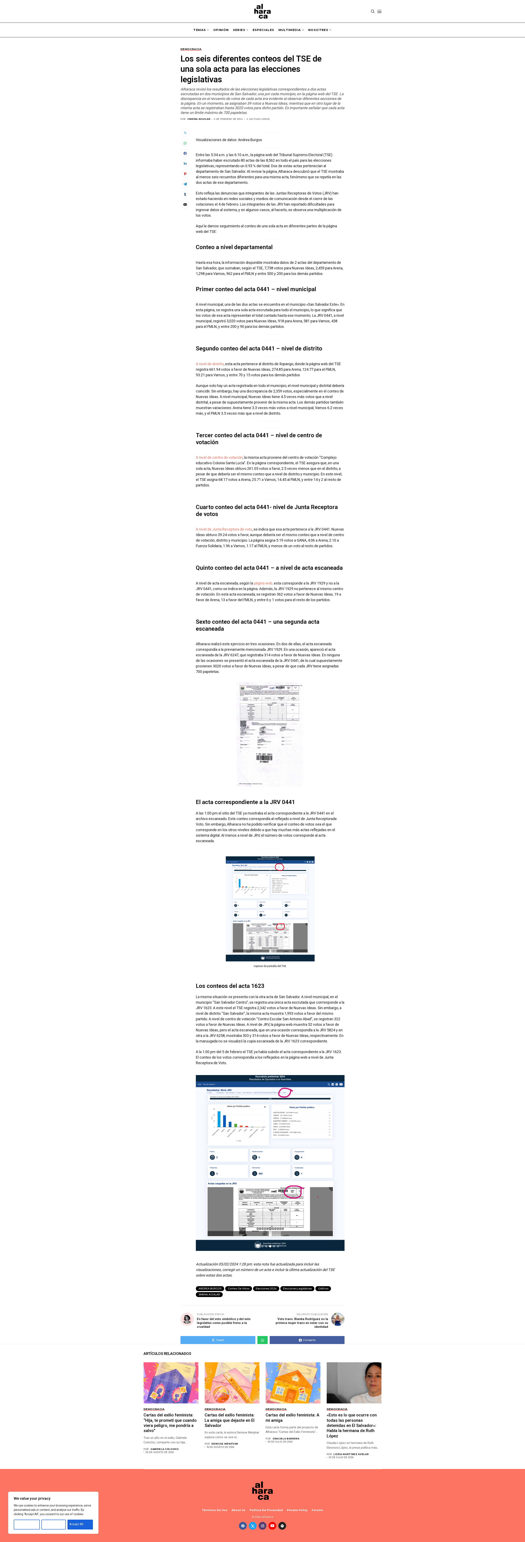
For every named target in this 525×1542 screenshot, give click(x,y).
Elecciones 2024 (266, 1288)
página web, (263, 583)
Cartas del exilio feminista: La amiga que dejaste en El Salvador (230, 1420)
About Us (238, 1510)
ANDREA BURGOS (210, 1288)
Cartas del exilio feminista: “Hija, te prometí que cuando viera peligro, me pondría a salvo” (170, 1423)
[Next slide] (339, 1163)
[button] (262, 1246)
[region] (53, 1513)
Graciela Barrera (286, 1438)
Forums (317, 1510)
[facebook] (243, 1526)
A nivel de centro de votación (219, 457)
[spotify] (282, 1526)
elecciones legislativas (297, 1288)
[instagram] (262, 1526)
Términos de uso (214, 1510)
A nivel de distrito (210, 364)
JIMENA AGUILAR (209, 1294)
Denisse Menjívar (224, 1443)
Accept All (76, 1524)
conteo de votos (238, 1288)
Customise (23, 1524)
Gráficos (323, 1288)
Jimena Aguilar (198, 119)
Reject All (49, 1524)
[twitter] (253, 1526)
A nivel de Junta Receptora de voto (224, 529)
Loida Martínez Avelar (351, 1454)
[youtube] (272, 1526)
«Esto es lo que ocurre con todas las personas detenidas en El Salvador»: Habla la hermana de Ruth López (352, 1425)
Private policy (297, 1510)
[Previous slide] (201, 1163)
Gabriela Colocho (165, 1449)
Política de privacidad (266, 1510)
